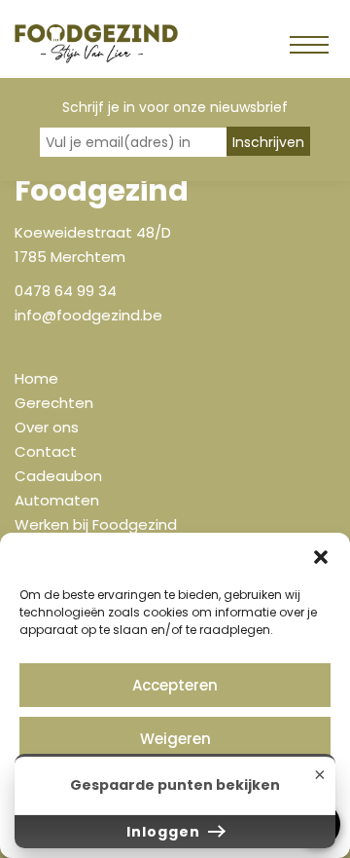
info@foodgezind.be (88, 315)
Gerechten (54, 402)
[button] (321, 557)
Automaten (57, 500)
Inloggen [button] (165, 831)
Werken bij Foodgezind (96, 524)
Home (36, 378)
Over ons (47, 427)
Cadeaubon (58, 476)
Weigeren (175, 738)
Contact (46, 451)
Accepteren (175, 685)
